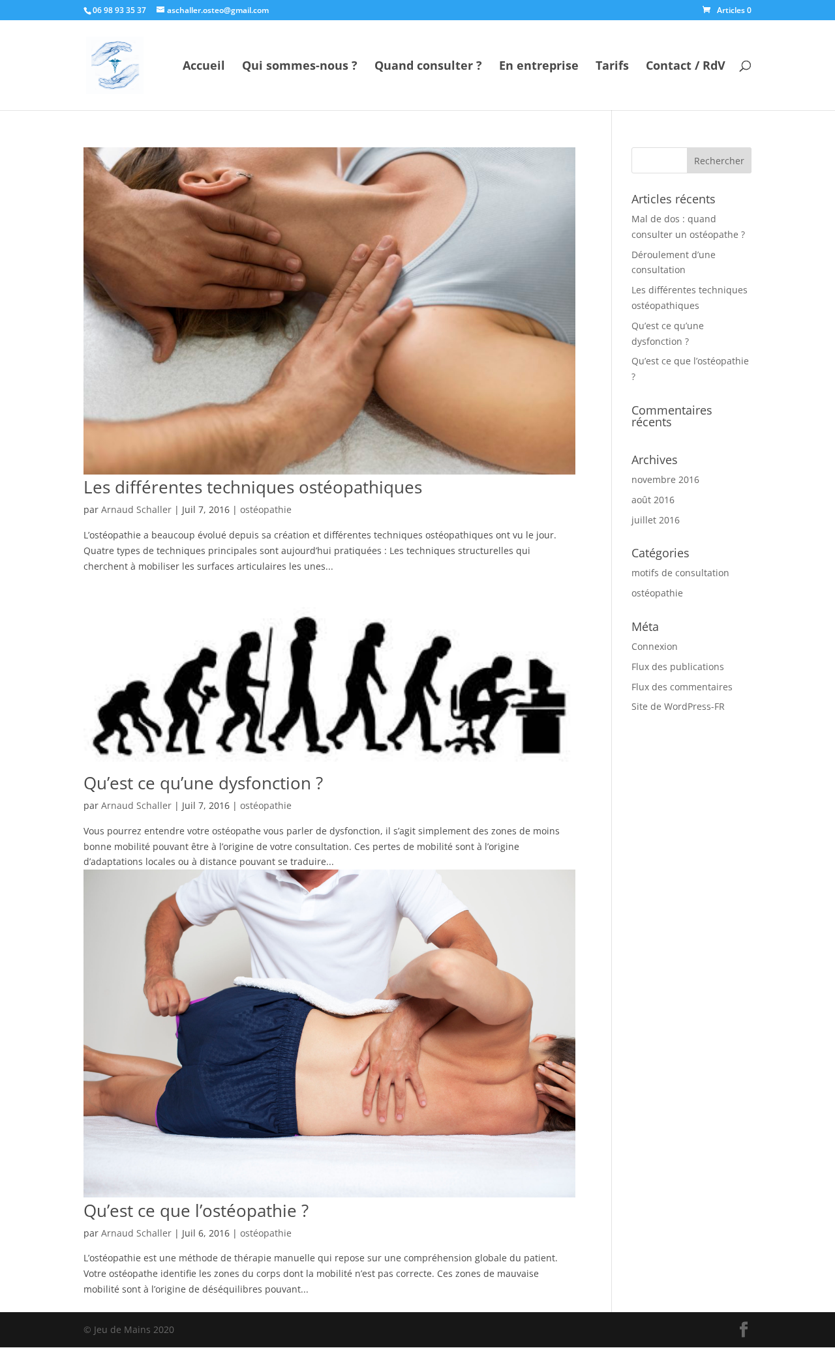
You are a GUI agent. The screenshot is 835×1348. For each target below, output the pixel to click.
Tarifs (612, 67)
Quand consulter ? (428, 67)
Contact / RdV (685, 67)
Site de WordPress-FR (678, 706)
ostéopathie (266, 509)
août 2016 (653, 499)
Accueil (204, 67)
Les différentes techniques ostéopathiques (253, 487)
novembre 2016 (665, 479)
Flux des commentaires (682, 687)
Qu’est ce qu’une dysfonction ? (203, 783)
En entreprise (539, 67)
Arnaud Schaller (136, 509)
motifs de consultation (680, 572)
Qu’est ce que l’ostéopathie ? (196, 1210)
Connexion (654, 646)
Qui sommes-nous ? (299, 67)
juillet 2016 (655, 520)
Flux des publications (677, 666)
